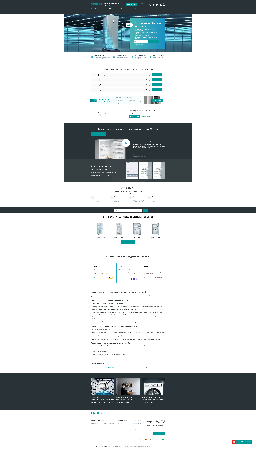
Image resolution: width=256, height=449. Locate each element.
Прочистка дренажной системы (102, 89)
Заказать (157, 75)
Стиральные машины (95, 423)
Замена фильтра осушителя (101, 74)
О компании (121, 423)
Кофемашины (112, 8)
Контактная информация (123, 425)
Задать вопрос (146, 116)
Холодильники (102, 12)
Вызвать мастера (157, 100)
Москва (143, 5)
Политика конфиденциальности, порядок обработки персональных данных (136, 446)
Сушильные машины (107, 425)
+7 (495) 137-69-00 (135, 193)
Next (165, 273)
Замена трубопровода (100, 84)
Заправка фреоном (99, 79)
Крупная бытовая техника (97, 8)
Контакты (162, 8)
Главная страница (94, 12)
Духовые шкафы (106, 427)
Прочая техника (125, 8)
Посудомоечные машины (108, 423)
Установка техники (139, 8)
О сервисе (152, 8)
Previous (90, 273)
